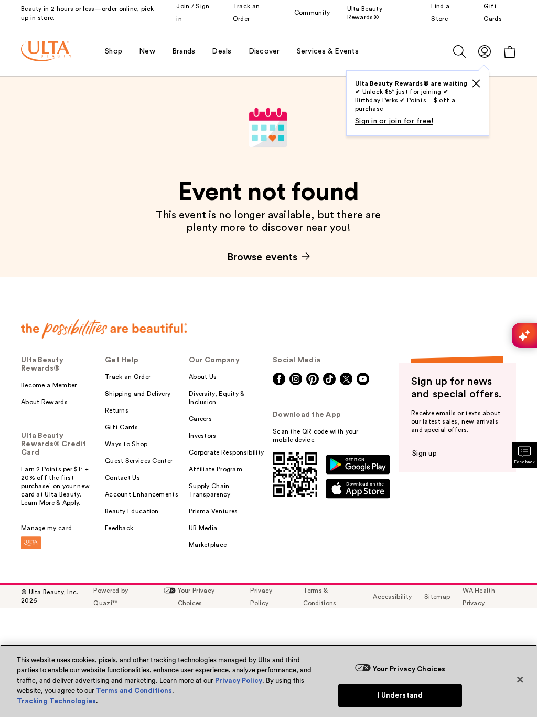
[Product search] (459, 51)
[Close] (520, 679)
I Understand (400, 695)
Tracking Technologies (56, 701)
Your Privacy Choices (409, 669)
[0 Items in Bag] (509, 51)
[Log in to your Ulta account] (484, 51)
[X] (476, 83)
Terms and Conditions (134, 690)
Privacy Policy (238, 680)
